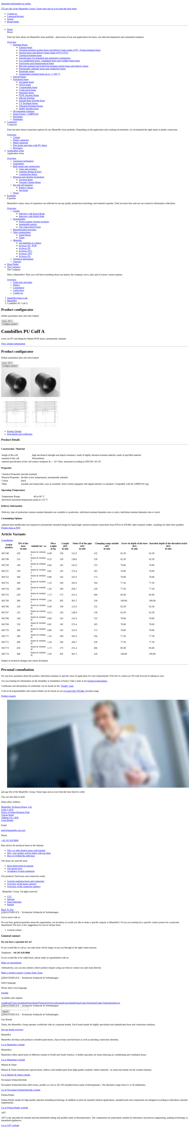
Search (5, 1012)
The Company (14, 267)
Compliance (18, 287)
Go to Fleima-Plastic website (14, 1107)
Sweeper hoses (26, 179)
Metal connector (20, 142)
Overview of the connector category (24, 886)
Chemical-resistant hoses (30, 55)
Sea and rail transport (23, 185)
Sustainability (19, 219)
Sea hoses (23, 190)
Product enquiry (8, 696)
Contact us (18, 293)
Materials (17, 240)
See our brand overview (12, 1029)
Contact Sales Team (33, 973)
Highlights (18, 119)
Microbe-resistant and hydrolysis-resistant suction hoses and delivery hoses (53, 66)
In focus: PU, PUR (28, 245)
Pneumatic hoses (26, 71)
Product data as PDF (10, 528)
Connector (12, 122)
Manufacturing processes (24, 229)
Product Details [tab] (14, 431)
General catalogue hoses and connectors (25, 881)
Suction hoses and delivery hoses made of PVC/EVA (43, 52)
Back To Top (7, 909)
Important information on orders (16, 3)
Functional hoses (21, 79)
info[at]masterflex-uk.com (13, 830)
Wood (16, 193)
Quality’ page (67, 686)
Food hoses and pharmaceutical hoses (36, 63)
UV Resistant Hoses (28, 103)
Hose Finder (13, 264)
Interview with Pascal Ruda (32, 213)
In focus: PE (24, 248)
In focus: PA (25, 256)
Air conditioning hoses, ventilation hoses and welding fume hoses (49, 60)
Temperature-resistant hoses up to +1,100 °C (39, 74)
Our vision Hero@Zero (30, 227)
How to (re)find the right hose (21, 856)
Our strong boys (14, 868)
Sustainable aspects (28, 224)
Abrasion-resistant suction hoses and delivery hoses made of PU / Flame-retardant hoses (60, 50)
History (16, 285)
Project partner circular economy (34, 221)
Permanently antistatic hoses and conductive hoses (42, 68)
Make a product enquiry (12, 973)
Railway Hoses (26, 187)
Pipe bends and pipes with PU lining (30, 145)
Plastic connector (21, 140)
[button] (12, 13)
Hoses (10, 29)
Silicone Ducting (27, 98)
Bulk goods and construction (26, 166)
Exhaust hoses (25, 47)
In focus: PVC (25, 251)
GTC (9, 896)
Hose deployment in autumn (20, 866)
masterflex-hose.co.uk (17, 298)
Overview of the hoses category (22, 884)
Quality (16, 211)
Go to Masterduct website (13, 1059)
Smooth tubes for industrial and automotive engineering (44, 58)
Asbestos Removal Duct (30, 171)
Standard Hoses (20, 44)
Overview (11, 42)
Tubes (22, 237)
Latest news (18, 290)
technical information (97, 681)
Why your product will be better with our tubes (29, 853)
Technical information (23, 259)
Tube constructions (22, 232)
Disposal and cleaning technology (28, 177)
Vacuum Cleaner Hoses (30, 182)
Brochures (18, 116)
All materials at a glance (30, 243)
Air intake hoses (26, 82)
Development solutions (23, 111)
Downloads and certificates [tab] (19, 434)
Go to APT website (10, 1125)
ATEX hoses (25, 84)
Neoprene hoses (26, 92)
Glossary (17, 261)
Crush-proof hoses (27, 90)
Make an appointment (11, 962)
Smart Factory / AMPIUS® (26, 114)
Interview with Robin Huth (31, 216)
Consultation (7, 540)
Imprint (10, 904)
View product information (13, 343)
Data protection (14, 902)
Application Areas (15, 150)
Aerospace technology (23, 161)
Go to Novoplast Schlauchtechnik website (20, 1090)
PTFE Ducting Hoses (29, 95)
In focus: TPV (25, 253)
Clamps (16, 137)
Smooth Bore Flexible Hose (32, 100)
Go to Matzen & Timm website (15, 1075)
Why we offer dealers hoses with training (26, 850)
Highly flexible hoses (29, 108)
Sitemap (11, 899)
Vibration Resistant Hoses (31, 106)
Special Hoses (19, 76)
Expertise (11, 195)
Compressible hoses (28, 87)
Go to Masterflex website (13, 1044)
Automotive (18, 163)
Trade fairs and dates (22, 282)
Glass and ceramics (28, 169)
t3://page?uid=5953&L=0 (75, 691)
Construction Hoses (28, 174)
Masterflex (12, 300)
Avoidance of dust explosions (21, 871)
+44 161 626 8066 (9, 840)
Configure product (9, 324)
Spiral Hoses (25, 235)
